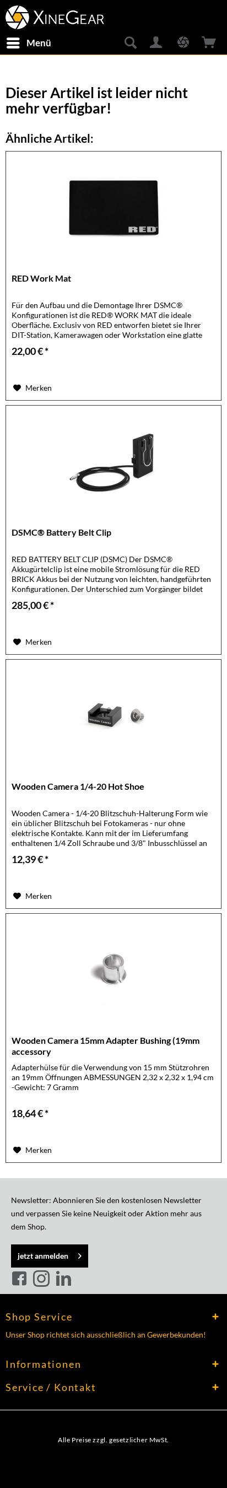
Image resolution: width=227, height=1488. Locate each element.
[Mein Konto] (156, 43)
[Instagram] (43, 1279)
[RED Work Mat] (113, 206)
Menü (38, 42)
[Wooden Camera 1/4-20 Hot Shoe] (113, 714)
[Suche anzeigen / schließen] (130, 43)
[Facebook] (21, 1279)
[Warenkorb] (209, 43)
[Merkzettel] (183, 43)
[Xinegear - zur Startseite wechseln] (55, 15)
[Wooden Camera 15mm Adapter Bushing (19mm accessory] (113, 968)
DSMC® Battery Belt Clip (61, 532)
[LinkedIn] (63, 1279)
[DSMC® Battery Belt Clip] (113, 460)
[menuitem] (28, 43)
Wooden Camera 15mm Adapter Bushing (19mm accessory (105, 1045)
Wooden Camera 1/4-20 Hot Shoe (78, 786)
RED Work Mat (41, 278)
